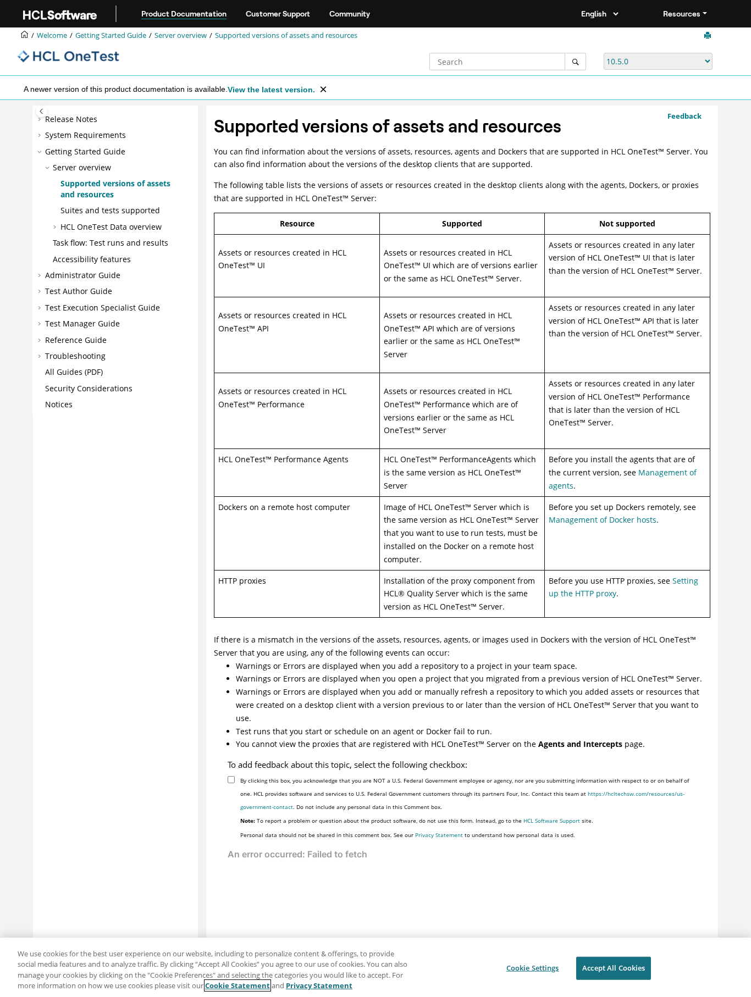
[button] (40, 119)
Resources (681, 14)
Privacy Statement (439, 835)
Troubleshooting (75, 356)
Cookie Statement (237, 985)
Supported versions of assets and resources (286, 35)
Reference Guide (76, 340)
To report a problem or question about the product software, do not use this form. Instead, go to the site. (416, 820)
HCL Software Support (551, 820)
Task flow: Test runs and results (110, 242)
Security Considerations (88, 388)
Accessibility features (92, 259)
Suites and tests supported (110, 210)
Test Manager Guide (82, 323)
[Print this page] (709, 36)
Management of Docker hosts (602, 519)
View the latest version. (271, 89)
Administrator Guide (82, 275)
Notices (59, 404)
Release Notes (71, 119)
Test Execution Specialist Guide (102, 307)
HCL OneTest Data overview (111, 226)
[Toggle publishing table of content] (41, 111)
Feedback (684, 116)
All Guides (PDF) (74, 372)
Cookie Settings (532, 968)
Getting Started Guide (110, 35)
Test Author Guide (78, 291)
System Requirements (85, 135)
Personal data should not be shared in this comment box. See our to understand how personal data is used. (407, 835)
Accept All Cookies (613, 968)
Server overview (180, 35)
